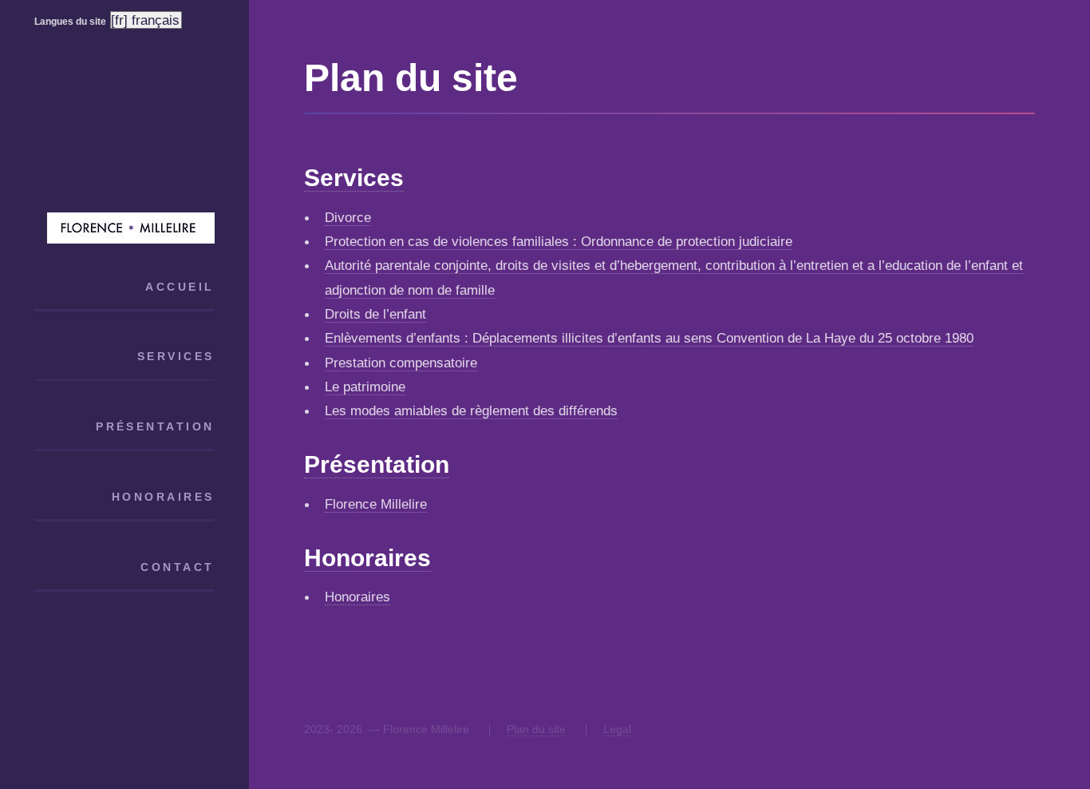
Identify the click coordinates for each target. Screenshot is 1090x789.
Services (175, 356)
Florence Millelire (376, 504)
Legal (617, 729)
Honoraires (163, 496)
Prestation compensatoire (401, 363)
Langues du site (70, 21)
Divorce (348, 217)
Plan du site (536, 729)
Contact (177, 567)
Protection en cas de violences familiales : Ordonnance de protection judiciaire (558, 241)
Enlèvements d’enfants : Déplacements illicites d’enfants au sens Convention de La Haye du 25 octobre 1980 (649, 338)
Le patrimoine (365, 386)
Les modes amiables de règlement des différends (471, 410)
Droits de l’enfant (375, 314)
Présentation (155, 426)
